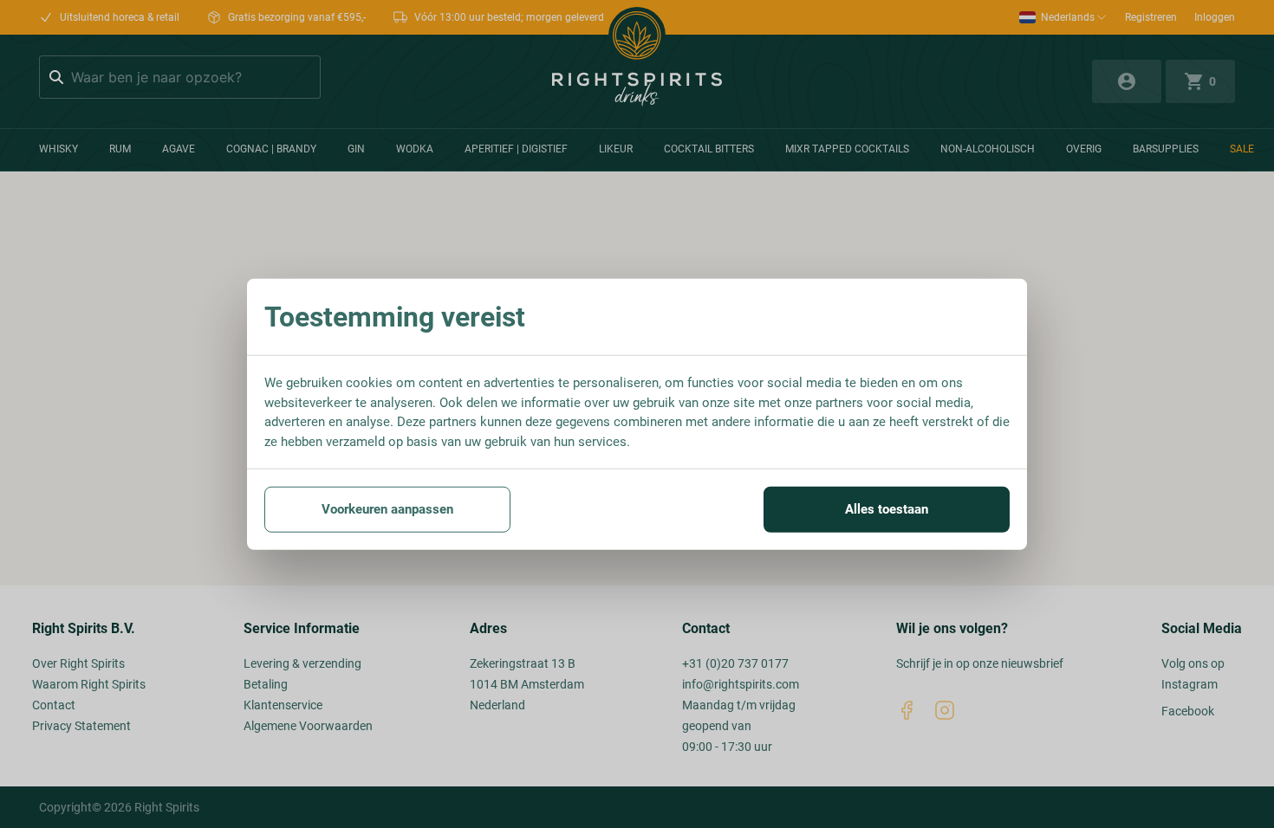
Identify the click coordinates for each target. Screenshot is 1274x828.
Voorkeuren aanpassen (387, 509)
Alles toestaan (886, 509)
